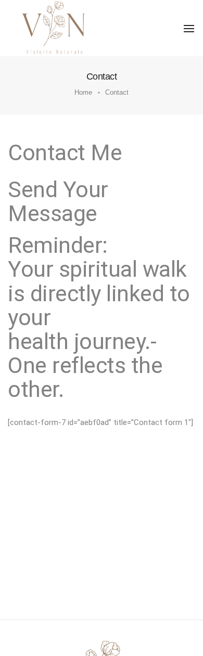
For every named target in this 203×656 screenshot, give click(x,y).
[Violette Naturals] (55, 27)
